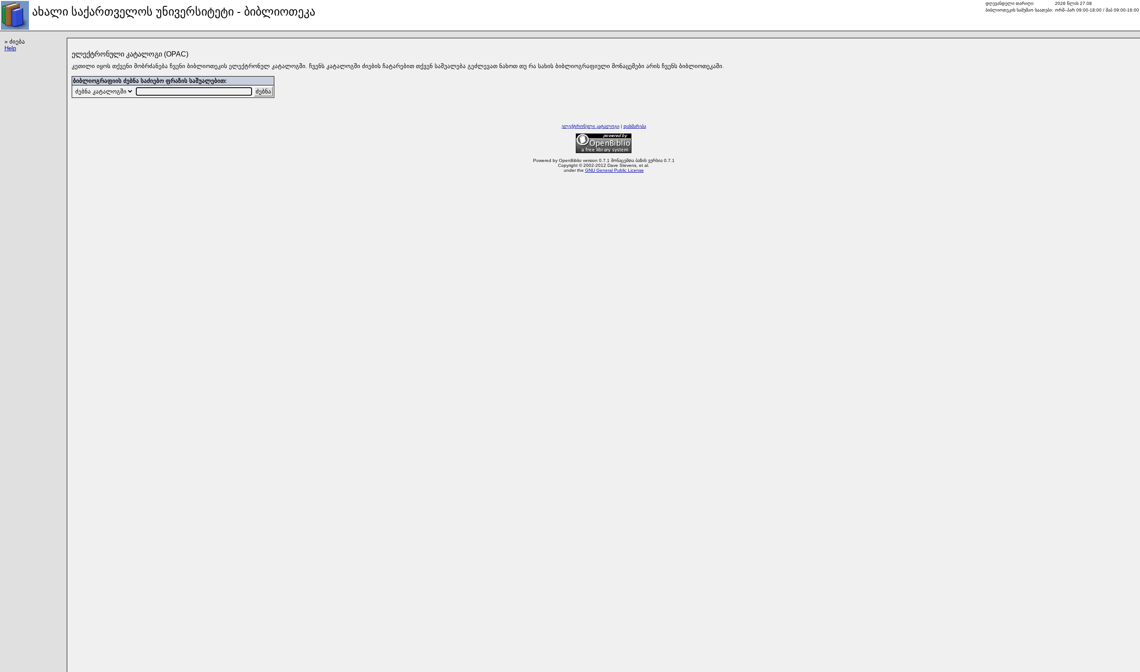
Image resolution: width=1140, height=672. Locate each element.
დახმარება (634, 126)
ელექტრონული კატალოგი (590, 126)
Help (10, 48)
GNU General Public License (614, 170)
